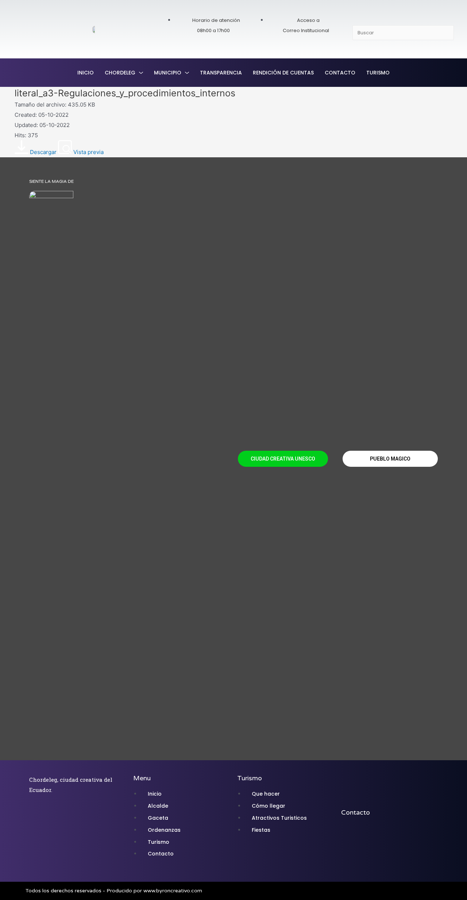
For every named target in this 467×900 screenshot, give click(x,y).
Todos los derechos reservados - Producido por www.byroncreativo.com (114, 891)
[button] (283, 459)
